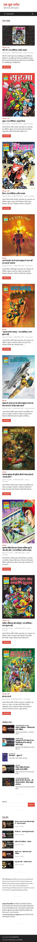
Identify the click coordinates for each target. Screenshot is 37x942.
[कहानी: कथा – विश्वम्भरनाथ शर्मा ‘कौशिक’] (7, 852)
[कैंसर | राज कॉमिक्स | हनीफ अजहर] (18, 165)
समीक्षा (8, 47)
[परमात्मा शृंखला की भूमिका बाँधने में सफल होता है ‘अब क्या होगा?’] (18, 448)
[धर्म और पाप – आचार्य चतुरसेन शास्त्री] (7, 832)
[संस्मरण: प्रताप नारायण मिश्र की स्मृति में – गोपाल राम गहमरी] (7, 821)
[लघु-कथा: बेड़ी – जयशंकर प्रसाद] (7, 862)
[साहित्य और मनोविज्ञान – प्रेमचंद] (7, 842)
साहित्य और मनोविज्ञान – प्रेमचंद (23, 841)
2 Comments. (29, 337)
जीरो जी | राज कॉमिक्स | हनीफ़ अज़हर (14, 50)
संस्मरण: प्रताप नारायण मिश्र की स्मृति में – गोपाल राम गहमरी (24, 822)
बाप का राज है (6, 696)
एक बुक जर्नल (11, 4)
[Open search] (32, 14)
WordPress (12, 939)
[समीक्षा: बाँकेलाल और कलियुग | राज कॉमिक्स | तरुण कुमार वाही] (18, 597)
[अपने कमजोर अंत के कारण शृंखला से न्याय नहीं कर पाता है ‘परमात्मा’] (18, 235)
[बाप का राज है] (18, 670)
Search (4, 801)
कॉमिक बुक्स (4, 47)
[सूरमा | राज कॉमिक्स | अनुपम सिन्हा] (18, 95)
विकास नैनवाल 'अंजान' (17, 52)
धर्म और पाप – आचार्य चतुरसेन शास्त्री (24, 831)
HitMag (20, 939)
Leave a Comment (28, 52)
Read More (6, 67)
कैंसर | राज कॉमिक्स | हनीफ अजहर (13, 193)
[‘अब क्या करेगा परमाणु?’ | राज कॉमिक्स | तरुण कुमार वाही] (18, 305)
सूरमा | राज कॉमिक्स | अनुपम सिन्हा (13, 121)
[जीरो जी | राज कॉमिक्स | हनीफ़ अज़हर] (18, 35)
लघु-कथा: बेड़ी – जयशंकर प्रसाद (23, 861)
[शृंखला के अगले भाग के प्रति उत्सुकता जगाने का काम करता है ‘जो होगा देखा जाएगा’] (18, 377)
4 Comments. (29, 265)
